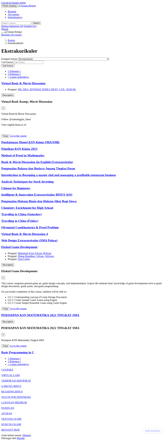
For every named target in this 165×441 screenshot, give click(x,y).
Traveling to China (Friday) (19, 221)
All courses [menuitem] (13, 14)
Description (8, 95)
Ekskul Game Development (19, 247)
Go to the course (18, 135)
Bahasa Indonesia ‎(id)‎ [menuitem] (12, 26)
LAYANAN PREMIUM (14, 402)
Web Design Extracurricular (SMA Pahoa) (29, 240)
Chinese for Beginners (15, 188)
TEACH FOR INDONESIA (16, 397)
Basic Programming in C (17, 352)
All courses (16, 34)
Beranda (5, 34)
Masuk (4, 29)
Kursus (11, 40)
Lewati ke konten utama (13, 2)
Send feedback (152, 430)
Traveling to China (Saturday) (21, 214)
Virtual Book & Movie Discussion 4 (24, 234)
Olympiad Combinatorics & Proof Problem (30, 227)
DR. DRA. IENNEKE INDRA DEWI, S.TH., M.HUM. (47, 89)
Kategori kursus (9, 59)
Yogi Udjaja (24, 259)
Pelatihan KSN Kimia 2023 (19, 149)
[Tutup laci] (2, 32)
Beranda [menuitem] (12, 11)
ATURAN (6, 413)
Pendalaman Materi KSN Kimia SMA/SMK (30, 142)
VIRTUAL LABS (10, 375)
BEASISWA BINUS (12, 391)
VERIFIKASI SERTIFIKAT (16, 380)
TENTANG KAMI (11, 419)
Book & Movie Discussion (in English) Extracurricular (37, 162)
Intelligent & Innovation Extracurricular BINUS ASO (36, 194)
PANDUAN (7, 408)
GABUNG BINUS (11, 386)
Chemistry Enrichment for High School (27, 207)
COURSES (7, 369)
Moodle (21, 438)
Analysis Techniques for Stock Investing (27, 181)
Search (36, 23)
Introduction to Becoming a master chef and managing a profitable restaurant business (58, 175)
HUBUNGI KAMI (11, 424)
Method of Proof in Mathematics (22, 155)
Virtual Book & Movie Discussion (23, 83)
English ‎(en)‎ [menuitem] (30, 26)
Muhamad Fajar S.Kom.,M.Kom (34, 253)
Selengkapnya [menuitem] (15, 17)
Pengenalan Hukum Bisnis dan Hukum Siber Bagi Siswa (39, 201)
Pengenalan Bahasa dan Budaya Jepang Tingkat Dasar (38, 168)
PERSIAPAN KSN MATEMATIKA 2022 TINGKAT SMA (40, 315)
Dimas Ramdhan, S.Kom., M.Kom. (36, 256)
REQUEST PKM (10, 429)
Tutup (5, 136)
